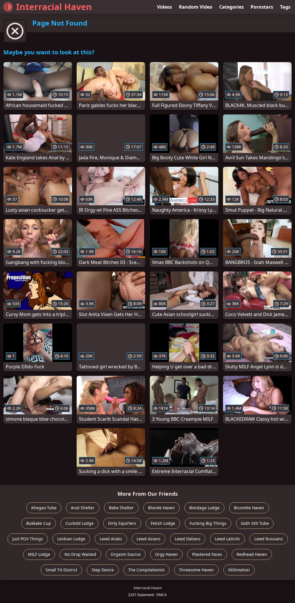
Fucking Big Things (208, 523)
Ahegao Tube (43, 507)
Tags (285, 7)
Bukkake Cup (38, 523)
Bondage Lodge (204, 507)
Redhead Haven (252, 554)
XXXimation (239, 570)
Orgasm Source (126, 554)
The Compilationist (146, 570)
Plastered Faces (207, 554)
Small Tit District (61, 570)
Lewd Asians (148, 538)
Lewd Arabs (111, 538)
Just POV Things (27, 538)
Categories (231, 7)
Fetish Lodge (163, 523)
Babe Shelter (121, 507)
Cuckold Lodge (79, 523)
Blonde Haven (161, 507)
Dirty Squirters (122, 523)
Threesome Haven (196, 570)
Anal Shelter (82, 507)
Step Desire (103, 570)
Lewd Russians (268, 538)
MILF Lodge (39, 554)
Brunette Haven (249, 507)
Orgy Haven (166, 554)
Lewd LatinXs (227, 538)
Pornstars (262, 7)
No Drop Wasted (80, 554)
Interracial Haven (54, 7)
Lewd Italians (188, 538)
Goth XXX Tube (255, 523)
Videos (164, 7)
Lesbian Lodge (71, 538)
